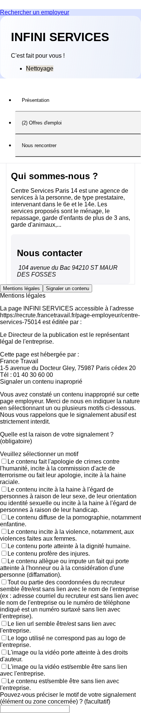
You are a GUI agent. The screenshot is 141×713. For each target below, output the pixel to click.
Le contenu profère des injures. (49, 553)
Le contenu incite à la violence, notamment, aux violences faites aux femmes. (67, 535)
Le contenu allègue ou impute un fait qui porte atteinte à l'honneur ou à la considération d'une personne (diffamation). (64, 568)
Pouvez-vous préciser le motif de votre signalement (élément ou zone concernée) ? (68, 698)
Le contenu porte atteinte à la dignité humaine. (69, 546)
